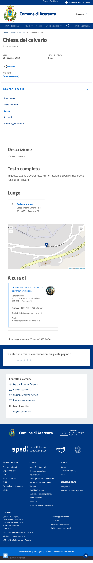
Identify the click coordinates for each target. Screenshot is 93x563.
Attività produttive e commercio (42, 478)
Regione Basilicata (50, 1)
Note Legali (38, 551)
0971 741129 (8, 528)
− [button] (11, 231)
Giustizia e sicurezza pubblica (41, 493)
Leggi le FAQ (55, 520)
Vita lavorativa (35, 474)
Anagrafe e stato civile (38, 467)
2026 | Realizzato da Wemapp (14, 557)
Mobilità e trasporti (37, 490)
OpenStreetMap (80, 268)
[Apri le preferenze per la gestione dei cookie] (6, 556)
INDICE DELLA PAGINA (13, 89)
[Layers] (81, 228)
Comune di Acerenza (38, 13)
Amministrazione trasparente (72, 490)
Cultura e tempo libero (38, 471)
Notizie (22, 32)
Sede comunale (25, 204)
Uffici (5, 474)
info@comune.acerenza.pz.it (14, 536)
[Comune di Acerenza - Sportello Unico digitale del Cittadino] (10, 13)
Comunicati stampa (68, 470)
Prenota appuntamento (60, 516)
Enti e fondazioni (9, 478)
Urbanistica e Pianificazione (40, 482)
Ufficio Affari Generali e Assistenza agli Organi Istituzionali (27, 289)
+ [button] (11, 227)
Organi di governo (9, 470)
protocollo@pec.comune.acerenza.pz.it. (18, 532)
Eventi (63, 474)
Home (5, 32)
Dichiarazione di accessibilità (62, 528)
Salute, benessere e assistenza (41, 505)
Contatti (7, 512)
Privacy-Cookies (25, 551)
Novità (13, 32)
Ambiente (33, 501)
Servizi (33, 462)
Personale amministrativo (13, 486)
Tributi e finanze (36, 497)
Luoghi (5, 489)
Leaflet (71, 268)
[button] (77, 2)
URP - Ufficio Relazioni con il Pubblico (17, 540)
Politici (5, 482)
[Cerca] (87, 14)
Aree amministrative (11, 467)
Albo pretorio (65, 486)
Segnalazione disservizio (60, 524)
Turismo (33, 486)
